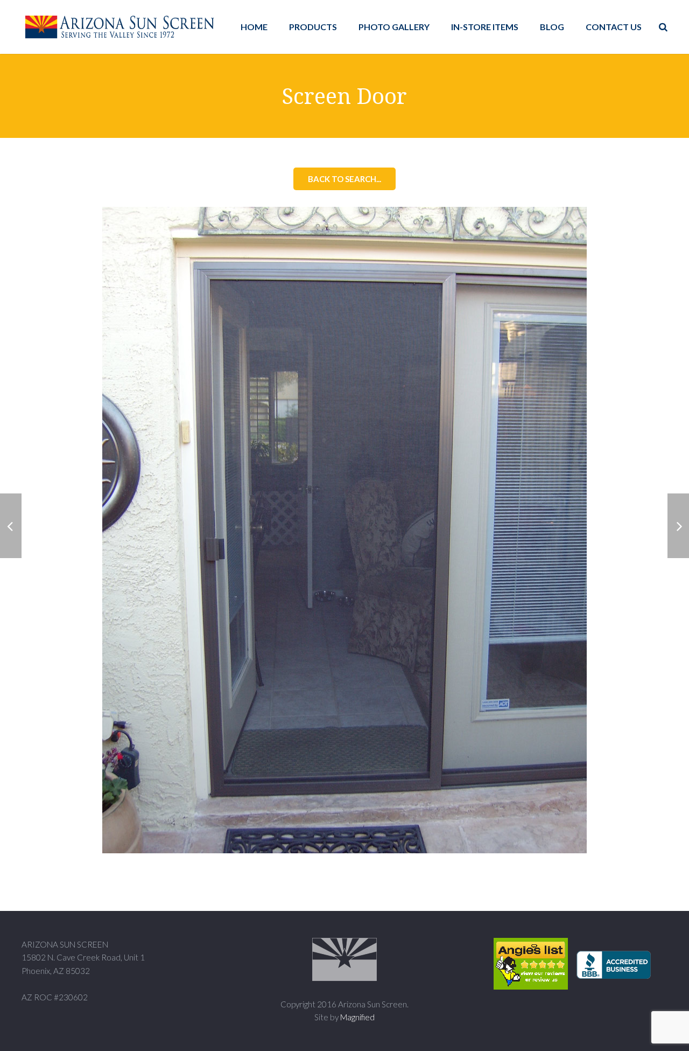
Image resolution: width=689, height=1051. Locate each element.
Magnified (357, 1017)
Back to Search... (344, 179)
